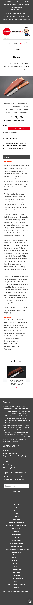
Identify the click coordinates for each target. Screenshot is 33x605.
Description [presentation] (7, 157)
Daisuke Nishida (16, 546)
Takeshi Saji (16, 508)
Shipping (6, 450)
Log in (15, 43)
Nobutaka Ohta (16, 534)
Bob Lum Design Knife (16, 522)
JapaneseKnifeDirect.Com (21, 591)
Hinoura (16, 537)
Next (29, 88)
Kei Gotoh (16, 573)
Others (16, 587)
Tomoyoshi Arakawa (16, 543)
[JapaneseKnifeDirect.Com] (16, 31)
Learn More (16, 10)
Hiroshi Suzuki (16, 540)
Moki (16, 514)
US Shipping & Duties (10, 468)
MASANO (16, 555)
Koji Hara (16, 517)
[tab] (16, 157)
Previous (3, 88)
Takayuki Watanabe (16, 578)
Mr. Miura (16, 567)
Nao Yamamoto (16, 528)
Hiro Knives (16, 564)
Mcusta (16, 511)
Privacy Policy (7, 465)
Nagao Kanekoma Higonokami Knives (16, 549)
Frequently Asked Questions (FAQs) (14, 456)
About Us (6, 459)
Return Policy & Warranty (11, 453)
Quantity (5, 125)
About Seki (6, 462)
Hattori (16, 57)
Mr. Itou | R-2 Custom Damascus (16, 525)
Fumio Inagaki (16, 570)
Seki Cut (16, 581)
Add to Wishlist (11, 133)
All (10, 63)
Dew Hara (16, 520)
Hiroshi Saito (16, 552)
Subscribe (16, 491)
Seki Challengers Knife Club (16, 584)
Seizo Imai (16, 531)
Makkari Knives (16, 561)
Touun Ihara (16, 576)
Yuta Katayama (16, 558)
